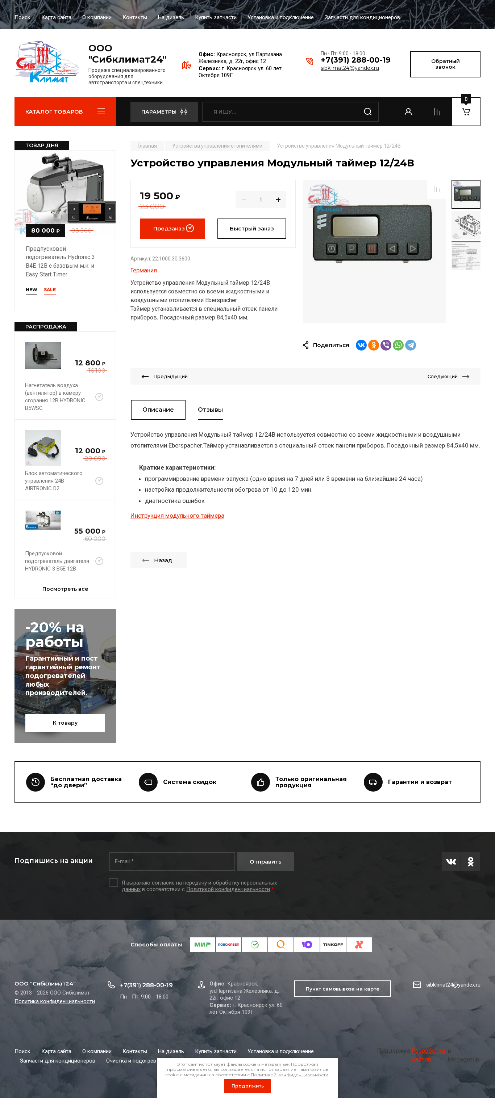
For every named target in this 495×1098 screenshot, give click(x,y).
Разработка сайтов (428, 1055)
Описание (158, 409)
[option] (374, 251)
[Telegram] (410, 345)
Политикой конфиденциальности (228, 889)
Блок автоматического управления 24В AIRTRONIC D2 (54, 481)
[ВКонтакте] (361, 345)
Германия (143, 270)
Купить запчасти (216, 17)
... (412, 17)
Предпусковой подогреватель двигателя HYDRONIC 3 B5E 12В (57, 561)
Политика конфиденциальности (54, 1001)
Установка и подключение (281, 17)
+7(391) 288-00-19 (356, 59)
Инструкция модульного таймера (177, 515)
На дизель (171, 17)
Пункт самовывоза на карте (342, 989)
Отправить (266, 861)
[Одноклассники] (373, 345)
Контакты (134, 17)
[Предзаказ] (99, 397)
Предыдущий (170, 376)
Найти (368, 112)
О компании (97, 17)
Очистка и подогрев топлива (142, 1060)
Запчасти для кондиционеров (362, 17)
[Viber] (385, 345)
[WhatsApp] (398, 345)
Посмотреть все (65, 589)
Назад (163, 560)
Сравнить (436, 189)
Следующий (443, 376)
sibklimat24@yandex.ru (350, 68)
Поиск (22, 17)
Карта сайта (56, 17)
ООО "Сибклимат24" (127, 53)
